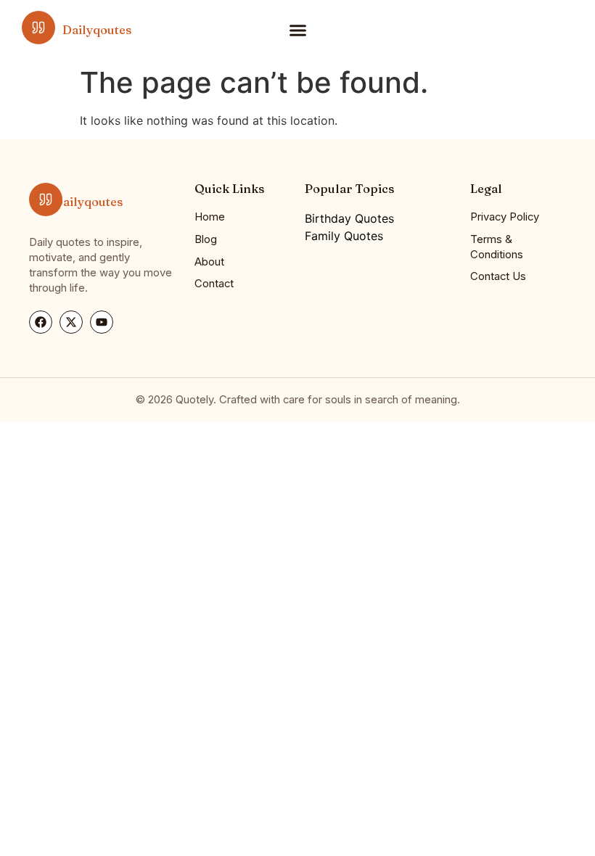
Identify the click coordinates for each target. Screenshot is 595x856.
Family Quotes (344, 236)
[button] (297, 30)
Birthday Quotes (349, 218)
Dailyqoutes (96, 29)
